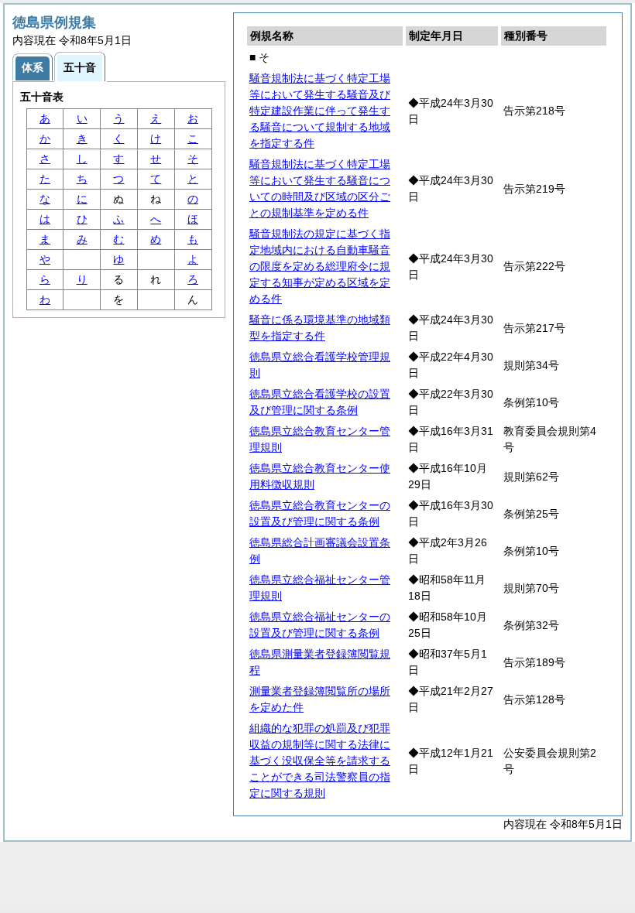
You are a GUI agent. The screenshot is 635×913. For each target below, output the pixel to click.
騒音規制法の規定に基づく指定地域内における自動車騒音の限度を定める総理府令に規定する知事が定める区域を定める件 (319, 266)
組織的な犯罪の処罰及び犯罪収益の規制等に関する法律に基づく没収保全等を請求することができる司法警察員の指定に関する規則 (319, 760)
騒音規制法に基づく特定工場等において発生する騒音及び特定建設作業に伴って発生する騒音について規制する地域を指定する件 (319, 110)
